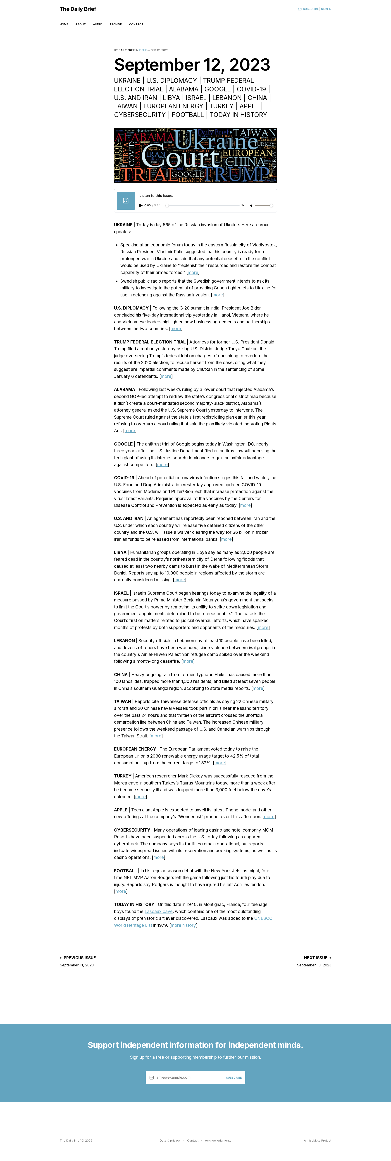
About (80, 24)
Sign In (326, 9)
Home (64, 24)
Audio (97, 24)
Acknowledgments (218, 1140)
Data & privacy (170, 1140)
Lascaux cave (159, 911)
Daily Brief (127, 50)
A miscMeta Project (317, 1140)
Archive (116, 24)
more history (183, 925)
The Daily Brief (78, 9)
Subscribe (311, 9)
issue (143, 50)
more (193, 272)
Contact (136, 24)
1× (243, 205)
